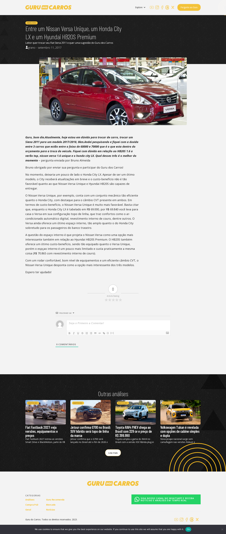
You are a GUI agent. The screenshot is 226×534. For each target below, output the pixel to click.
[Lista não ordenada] (91, 333)
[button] (140, 7)
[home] (48, 7)
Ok (188, 529)
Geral (28, 509)
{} (108, 333)
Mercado (51, 504)
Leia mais (113, 452)
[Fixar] (82, 333)
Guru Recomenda (55, 499)
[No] (222, 529)
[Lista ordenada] (87, 333)
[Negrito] (69, 333)
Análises (31, 23)
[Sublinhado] (78, 333)
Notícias (33, 403)
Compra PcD (31, 504)
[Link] (104, 333)
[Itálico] (74, 333)
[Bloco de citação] (95, 333)
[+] (112, 333)
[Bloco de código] (99, 333)
